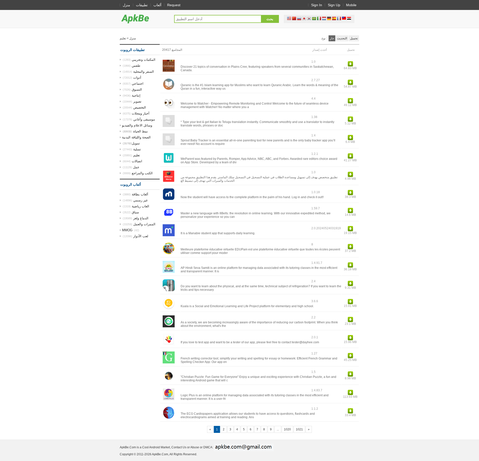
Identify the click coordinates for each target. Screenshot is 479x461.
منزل (126, 5)
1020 (287, 429)
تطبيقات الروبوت (132, 50)
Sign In (316, 5)
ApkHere (144, 19)
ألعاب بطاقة (140, 194)
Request (173, 5)
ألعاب (157, 5)
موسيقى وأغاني (144, 119)
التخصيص (139, 107)
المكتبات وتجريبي (143, 59)
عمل (136, 167)
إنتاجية (136, 95)
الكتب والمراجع (142, 173)
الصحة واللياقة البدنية (136, 137)
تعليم (136, 155)
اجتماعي (137, 83)
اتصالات (137, 161)
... (278, 429)
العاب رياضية (140, 206)
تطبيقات (142, 5)
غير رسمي (140, 200)
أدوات (137, 77)
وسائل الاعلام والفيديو (137, 125)
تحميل (354, 38)
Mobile (351, 5)
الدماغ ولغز (140, 218)
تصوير (137, 101)
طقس (136, 65)
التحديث (342, 38)
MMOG (127, 230)
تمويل (136, 143)
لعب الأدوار (140, 236)
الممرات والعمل (144, 224)
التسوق (137, 89)
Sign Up (334, 5)
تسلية (137, 149)
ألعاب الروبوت (130, 184)
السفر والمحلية (143, 71)
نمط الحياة (140, 131)
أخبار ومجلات (140, 113)
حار (332, 38)
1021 (299, 429)
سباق (135, 212)
